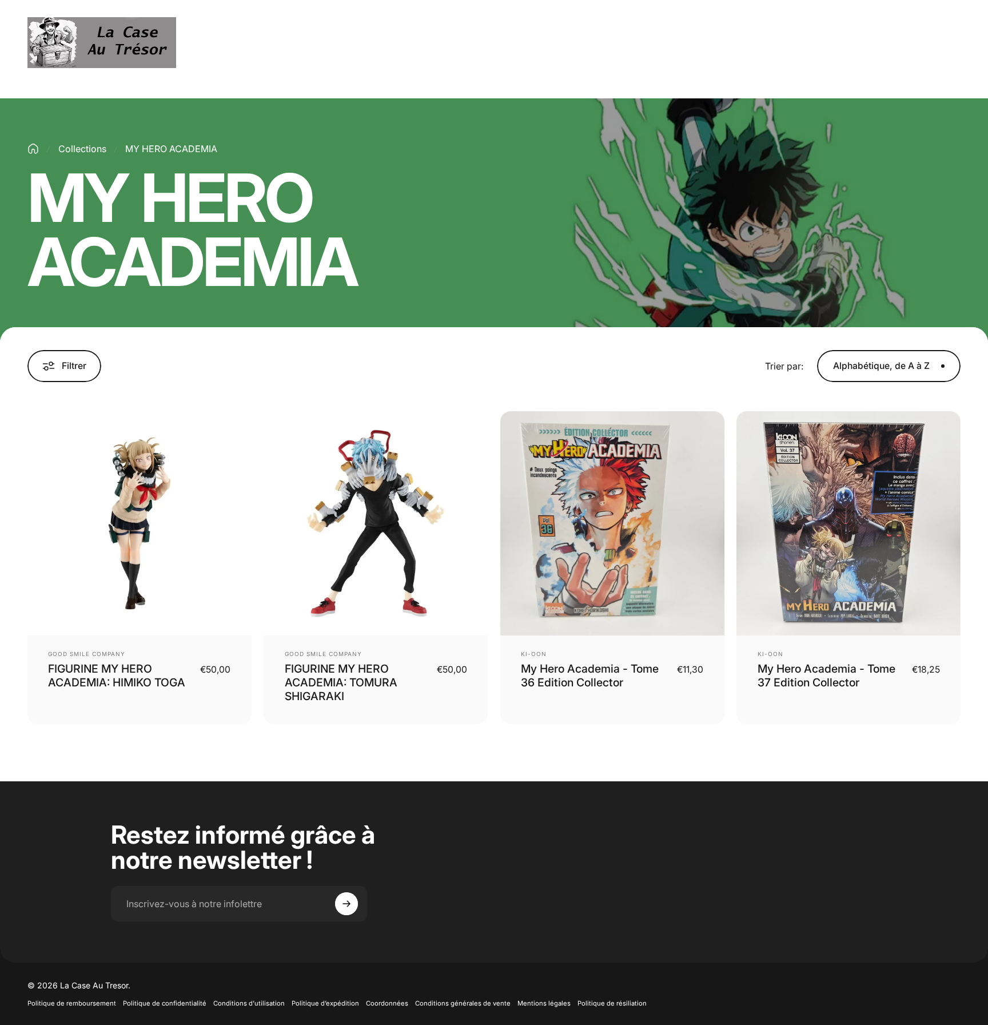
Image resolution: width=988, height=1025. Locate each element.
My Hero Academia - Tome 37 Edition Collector (826, 675)
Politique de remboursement (71, 1003)
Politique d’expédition (325, 1003)
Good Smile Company (86, 653)
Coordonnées (387, 1003)
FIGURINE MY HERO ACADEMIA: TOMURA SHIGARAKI (341, 683)
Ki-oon (534, 653)
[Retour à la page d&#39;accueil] (33, 148)
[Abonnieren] (346, 903)
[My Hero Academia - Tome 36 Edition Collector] (612, 523)
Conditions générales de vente (463, 1003)
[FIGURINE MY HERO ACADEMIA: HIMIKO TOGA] (139, 523)
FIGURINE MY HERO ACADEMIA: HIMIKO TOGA (116, 675)
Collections (82, 148)
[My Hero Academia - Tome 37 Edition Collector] (848, 523)
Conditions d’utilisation (249, 1003)
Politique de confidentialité (164, 1003)
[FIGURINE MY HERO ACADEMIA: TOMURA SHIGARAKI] (376, 523)
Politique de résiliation (612, 1003)
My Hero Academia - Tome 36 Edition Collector (590, 675)
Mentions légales (544, 1003)
